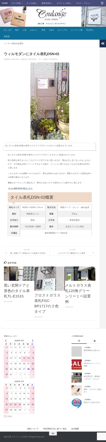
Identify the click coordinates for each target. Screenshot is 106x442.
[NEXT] (32, 340)
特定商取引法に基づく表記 (55, 429)
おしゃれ (8, 30)
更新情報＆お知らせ (92, 350)
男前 (43, 30)
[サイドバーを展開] (103, 43)
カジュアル (62, 30)
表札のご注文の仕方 (92, 402)
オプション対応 (63, 3)
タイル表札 (31, 3)
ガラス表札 (16, 3)
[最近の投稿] (79, 341)
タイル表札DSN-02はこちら (20, 188)
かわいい (34, 30)
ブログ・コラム (82, 3)
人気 (24, 30)
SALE (51, 30)
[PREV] (6, 340)
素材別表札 (46, 3)
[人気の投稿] (94, 341)
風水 (17, 30)
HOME (5, 3)
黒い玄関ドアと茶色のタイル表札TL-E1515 (17, 290)
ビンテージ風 (76, 30)
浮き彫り (90, 30)
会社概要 (75, 429)
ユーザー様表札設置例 (13, 43)
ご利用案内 (87, 347)
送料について (33, 429)
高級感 (7, 36)
